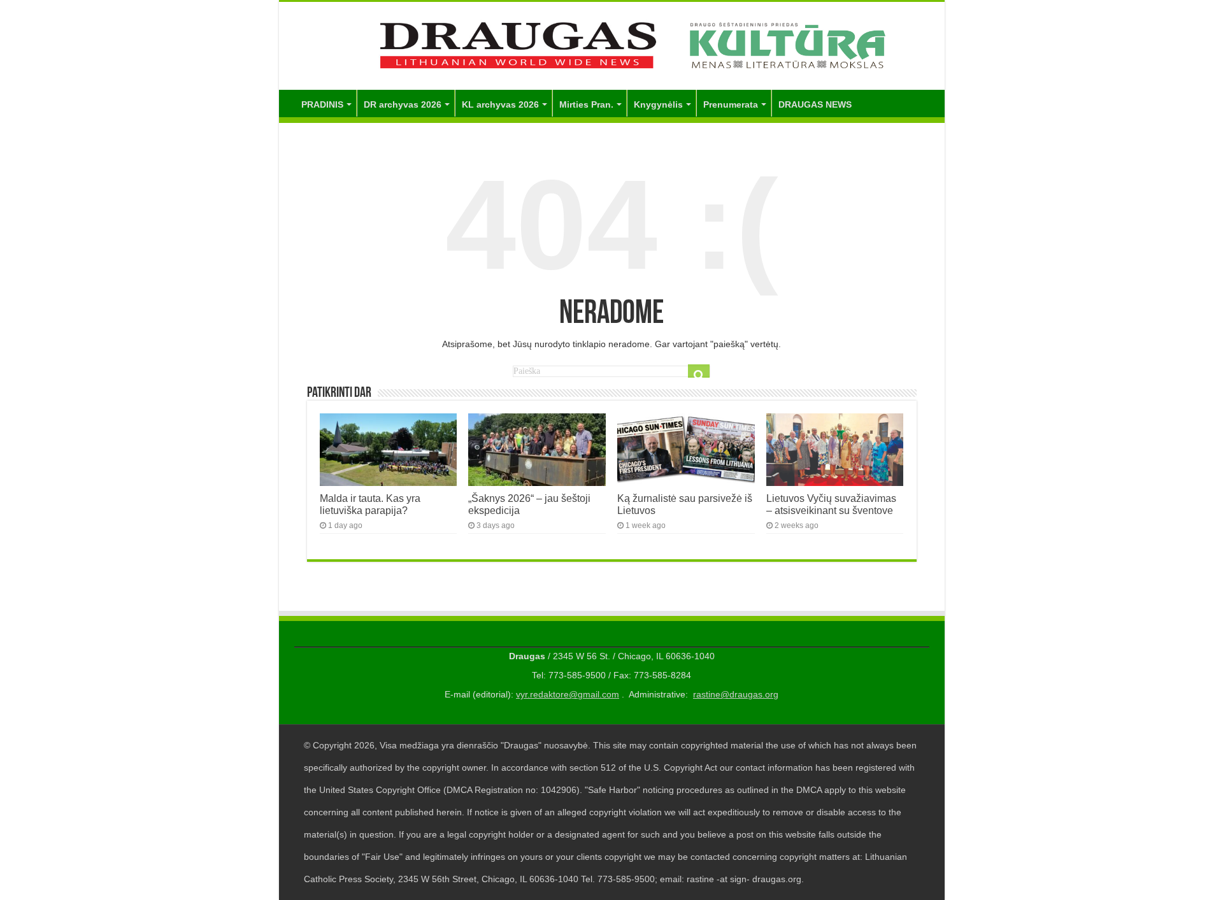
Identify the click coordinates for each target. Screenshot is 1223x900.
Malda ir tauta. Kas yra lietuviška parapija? (370, 504)
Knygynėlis (658, 104)
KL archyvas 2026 (500, 104)
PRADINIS (322, 104)
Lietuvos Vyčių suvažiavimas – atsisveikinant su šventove (831, 504)
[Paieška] (699, 375)
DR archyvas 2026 (402, 104)
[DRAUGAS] (612, 43)
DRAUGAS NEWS (815, 104)
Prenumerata (730, 104)
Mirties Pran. (586, 104)
